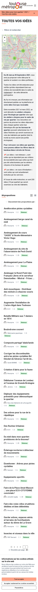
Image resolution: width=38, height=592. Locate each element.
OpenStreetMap (23, 68)
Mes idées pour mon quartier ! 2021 (15, 12)
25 (27, 550)
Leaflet (15, 68)
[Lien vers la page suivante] (25, 547)
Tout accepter (19, 579)
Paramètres (19, 588)
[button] (23, 51)
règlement (8, 93)
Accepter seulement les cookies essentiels (19, 583)
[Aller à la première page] (14, 5)
